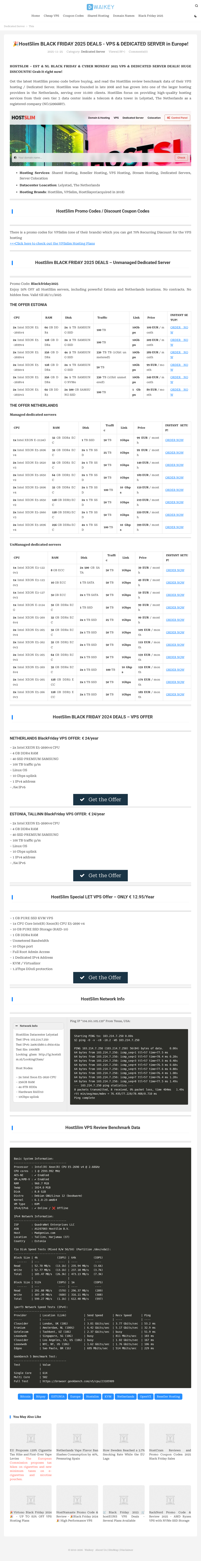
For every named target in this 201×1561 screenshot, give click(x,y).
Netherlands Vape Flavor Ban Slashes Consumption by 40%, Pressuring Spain (77, 1454)
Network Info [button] (28, 1025)
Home (35, 15)
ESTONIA (58, 1396)
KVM (108, 1396)
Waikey (100, 7)
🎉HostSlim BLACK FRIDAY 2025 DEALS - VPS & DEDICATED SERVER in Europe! (100, 44)
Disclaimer (126, 1550)
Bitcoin (25, 1396)
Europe (75, 1396)
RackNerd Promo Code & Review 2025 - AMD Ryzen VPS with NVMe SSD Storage (170, 1516)
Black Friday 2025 (150, 15)
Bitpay (41, 1396)
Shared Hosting (98, 15)
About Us (101, 1550)
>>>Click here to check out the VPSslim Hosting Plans (52, 243)
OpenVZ (145, 1396)
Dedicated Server (14, 26)
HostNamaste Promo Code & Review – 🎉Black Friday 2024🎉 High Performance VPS (77, 1516)
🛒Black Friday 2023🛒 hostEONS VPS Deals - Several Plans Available (124, 1516)
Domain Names (123, 15)
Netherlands (125, 1396)
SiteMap (113, 1550)
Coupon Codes (73, 15)
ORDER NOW (174, 440)
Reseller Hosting (168, 1396)
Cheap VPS (51, 15)
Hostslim (92, 1396)
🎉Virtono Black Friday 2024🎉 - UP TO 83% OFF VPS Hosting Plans (31, 1516)
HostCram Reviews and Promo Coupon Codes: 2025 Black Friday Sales (170, 1454)
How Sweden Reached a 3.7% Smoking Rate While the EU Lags (124, 1454)
